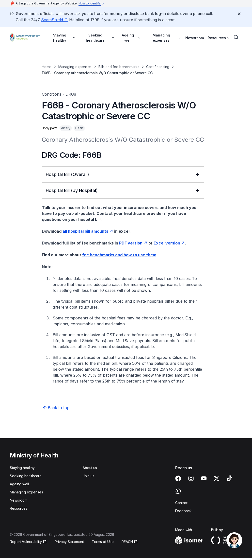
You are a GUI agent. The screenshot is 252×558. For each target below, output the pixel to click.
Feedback (183, 511)
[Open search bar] (236, 37)
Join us (88, 476)
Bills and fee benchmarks (118, 67)
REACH (127, 542)
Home (46, 67)
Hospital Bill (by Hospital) (72, 190)
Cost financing (157, 67)
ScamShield (52, 19)
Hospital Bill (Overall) (67, 174)
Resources (18, 508)
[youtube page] (204, 478)
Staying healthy (22, 468)
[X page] (217, 478)
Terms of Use (103, 542)
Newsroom (194, 38)
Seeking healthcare (26, 476)
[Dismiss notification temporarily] (239, 14)
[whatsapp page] (178, 491)
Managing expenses (75, 67)
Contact (181, 503)
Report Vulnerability (26, 542)
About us (90, 468)
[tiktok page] (229, 478)
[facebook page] (178, 478)
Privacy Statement (69, 542)
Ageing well (19, 484)
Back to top (58, 407)
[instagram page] (191, 478)
